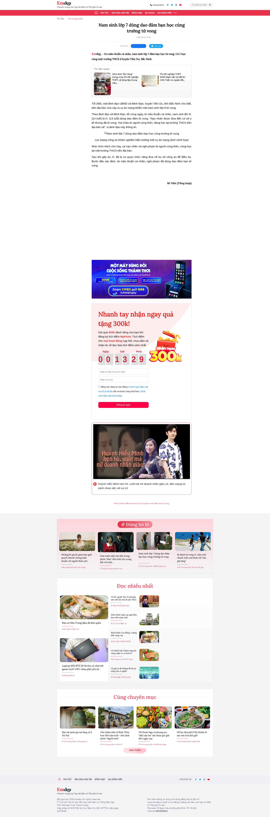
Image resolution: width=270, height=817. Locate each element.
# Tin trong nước (146, 566)
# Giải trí (114, 606)
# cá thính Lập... (127, 659)
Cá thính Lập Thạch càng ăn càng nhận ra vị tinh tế (123, 652)
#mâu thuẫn (119, 503)
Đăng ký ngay (123, 405)
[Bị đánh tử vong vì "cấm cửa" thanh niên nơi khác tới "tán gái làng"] (193, 541)
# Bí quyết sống (68, 567)
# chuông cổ (82, 741)
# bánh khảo (125, 641)
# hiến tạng (126, 677)
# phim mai (117, 569)
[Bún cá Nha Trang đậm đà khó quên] (84, 607)
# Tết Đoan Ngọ (159, 744)
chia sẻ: (124, 46)
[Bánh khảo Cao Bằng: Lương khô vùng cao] (149, 637)
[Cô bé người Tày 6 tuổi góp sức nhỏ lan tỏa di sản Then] (149, 601)
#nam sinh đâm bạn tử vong (157, 503)
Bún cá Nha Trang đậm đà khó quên (81, 622)
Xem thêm (135, 750)
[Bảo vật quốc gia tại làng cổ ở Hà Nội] (77, 717)
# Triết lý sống (106, 569)
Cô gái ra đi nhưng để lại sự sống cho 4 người (123, 670)
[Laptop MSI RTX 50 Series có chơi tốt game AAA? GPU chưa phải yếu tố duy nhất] (84, 650)
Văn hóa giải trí (120, 13)
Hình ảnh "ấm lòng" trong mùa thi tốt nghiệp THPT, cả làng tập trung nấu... (125, 78)
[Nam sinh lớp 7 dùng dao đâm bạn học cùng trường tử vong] (154, 541)
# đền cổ (122, 623)
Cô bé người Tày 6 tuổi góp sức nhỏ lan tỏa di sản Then (123, 598)
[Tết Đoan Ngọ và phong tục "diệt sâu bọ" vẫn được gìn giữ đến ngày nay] (154, 717)
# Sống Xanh (67, 675)
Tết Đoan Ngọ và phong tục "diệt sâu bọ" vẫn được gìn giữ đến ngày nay (154, 735)
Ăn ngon (150, 13)
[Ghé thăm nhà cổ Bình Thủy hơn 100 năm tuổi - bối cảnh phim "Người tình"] (116, 717)
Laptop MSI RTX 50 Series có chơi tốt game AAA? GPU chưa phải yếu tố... (83, 667)
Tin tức (104, 13)
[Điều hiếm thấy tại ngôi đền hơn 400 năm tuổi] (149, 619)
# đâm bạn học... (160, 566)
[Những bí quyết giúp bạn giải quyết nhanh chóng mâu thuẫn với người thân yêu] (77, 541)
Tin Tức (60, 18)
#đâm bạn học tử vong (135, 503)
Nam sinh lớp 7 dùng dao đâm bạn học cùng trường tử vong (154, 555)
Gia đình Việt (164, 13)
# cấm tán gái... (198, 567)
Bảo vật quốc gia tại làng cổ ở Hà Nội (77, 734)
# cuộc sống (80, 567)
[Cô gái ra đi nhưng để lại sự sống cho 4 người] (149, 673)
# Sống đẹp (116, 677)
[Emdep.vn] (64, 3)
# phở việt (195, 741)
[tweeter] (172, 5)
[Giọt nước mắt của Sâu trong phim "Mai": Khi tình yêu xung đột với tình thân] (116, 542)
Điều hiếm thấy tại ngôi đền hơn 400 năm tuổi (124, 616)
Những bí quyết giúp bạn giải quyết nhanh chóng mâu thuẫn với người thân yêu (76, 557)
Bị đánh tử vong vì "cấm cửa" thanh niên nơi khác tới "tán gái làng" (191, 557)
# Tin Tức (115, 623)
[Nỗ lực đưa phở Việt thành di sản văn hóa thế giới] (192, 717)
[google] (176, 5)
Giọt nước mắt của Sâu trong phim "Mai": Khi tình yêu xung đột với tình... (115, 559)
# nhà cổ (118, 744)
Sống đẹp (137, 13)
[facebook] (167, 5)
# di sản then (123, 606)
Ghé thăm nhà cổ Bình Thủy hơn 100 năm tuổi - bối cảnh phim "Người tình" (115, 735)
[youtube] (180, 5)
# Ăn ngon (66, 629)
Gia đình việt (115, 779)
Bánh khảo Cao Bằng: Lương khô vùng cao (124, 634)
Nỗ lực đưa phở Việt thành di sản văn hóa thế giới (192, 734)
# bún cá (75, 629)
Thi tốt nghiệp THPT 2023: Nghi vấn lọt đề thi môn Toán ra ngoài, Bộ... (172, 77)
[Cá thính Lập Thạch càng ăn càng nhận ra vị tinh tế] (149, 655)
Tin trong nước (75, 18)
